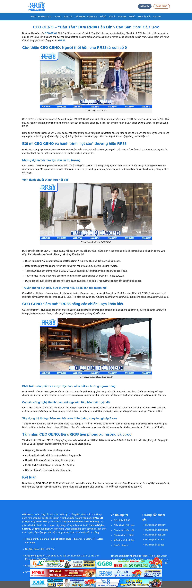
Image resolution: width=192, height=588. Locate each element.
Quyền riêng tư (121, 545)
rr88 (33, 16)
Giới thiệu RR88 (122, 520)
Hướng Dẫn (44, 16)
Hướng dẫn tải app (154, 545)
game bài (92, 16)
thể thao (79, 16)
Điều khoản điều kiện (124, 525)
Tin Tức (157, 16)
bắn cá (68, 16)
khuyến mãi (144, 16)
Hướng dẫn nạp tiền (155, 535)
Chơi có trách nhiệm (124, 535)
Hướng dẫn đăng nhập (156, 530)
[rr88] (36, 6)
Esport (122, 16)
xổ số (103, 16)
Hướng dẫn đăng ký (155, 525)
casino (57, 16)
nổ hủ (132, 16)
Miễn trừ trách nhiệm (124, 540)
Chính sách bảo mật (124, 530)
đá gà (112, 16)
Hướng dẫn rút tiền (154, 539)
